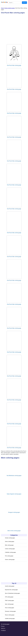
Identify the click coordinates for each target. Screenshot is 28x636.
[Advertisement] (11, 572)
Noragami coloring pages (14, 512)
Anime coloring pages (9, 541)
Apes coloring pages (9, 604)
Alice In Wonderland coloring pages (12, 593)
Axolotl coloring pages (9, 586)
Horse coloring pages (9, 607)
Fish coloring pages (9, 555)
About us (3, 628)
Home (2, 8)
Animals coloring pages (10, 537)
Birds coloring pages (9, 545)
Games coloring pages (10, 559)
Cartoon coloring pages (10, 548)
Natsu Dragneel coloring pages (14, 493)
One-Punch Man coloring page (14, 65)
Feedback (3, 630)
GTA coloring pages (9, 596)
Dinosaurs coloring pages (10, 611)
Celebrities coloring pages (10, 552)
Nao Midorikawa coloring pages (14, 475)
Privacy (2, 626)
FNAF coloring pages (9, 600)
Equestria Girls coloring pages (11, 589)
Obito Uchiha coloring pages (14, 530)
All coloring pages (5, 624)
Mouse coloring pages (9, 614)
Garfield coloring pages (10, 618)
